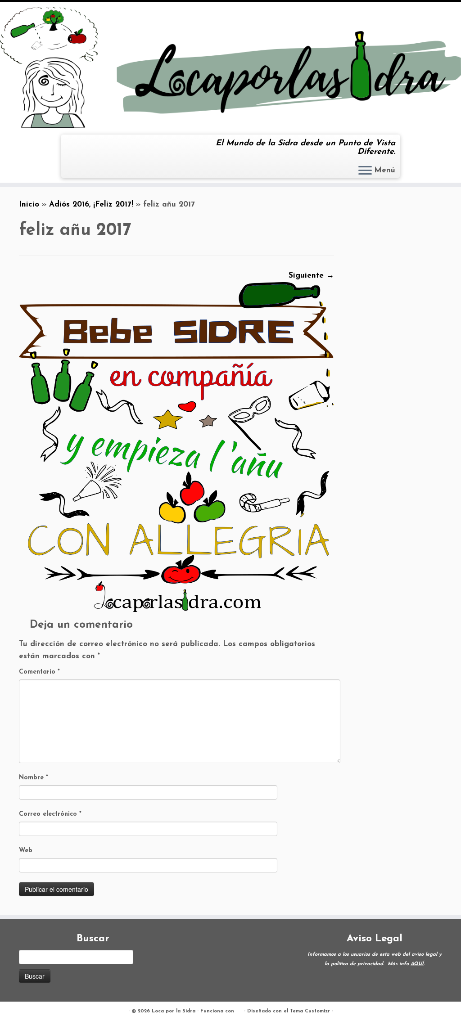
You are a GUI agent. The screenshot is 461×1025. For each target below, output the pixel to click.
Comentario (39, 672)
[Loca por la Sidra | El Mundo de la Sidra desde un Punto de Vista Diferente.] (230, 67)
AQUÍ (417, 964)
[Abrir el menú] (365, 171)
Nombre (33, 777)
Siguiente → (311, 275)
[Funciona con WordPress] (239, 1010)
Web (25, 850)
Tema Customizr (310, 1011)
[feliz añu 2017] (176, 446)
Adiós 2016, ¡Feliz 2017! (91, 204)
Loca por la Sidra (173, 1011)
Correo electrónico (50, 814)
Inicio (29, 204)
